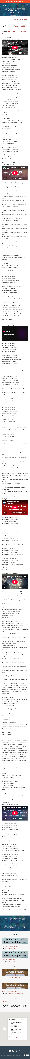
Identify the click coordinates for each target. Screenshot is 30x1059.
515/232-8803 (16, 1003)
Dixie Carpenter (15, 26)
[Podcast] (20, 1051)
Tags (21, 19)
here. (23, 1)
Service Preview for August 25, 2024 (14, 927)
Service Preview (11, 17)
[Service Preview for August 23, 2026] (15, 975)
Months (25, 19)
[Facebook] (10, 1051)
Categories (16, 19)
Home (3, 17)
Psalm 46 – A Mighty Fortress (9, 946)
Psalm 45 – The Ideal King (9, 959)
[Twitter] (13, 1051)
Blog (6, 17)
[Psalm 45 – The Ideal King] (15, 956)
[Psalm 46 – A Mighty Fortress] (15, 943)
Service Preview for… (20, 17)
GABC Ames (5, 1001)
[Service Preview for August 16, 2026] (15, 988)
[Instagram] (16, 1051)
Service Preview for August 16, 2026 (11, 991)
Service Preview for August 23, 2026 (11, 977)
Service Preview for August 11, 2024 (15, 920)
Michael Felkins (12, 948)
